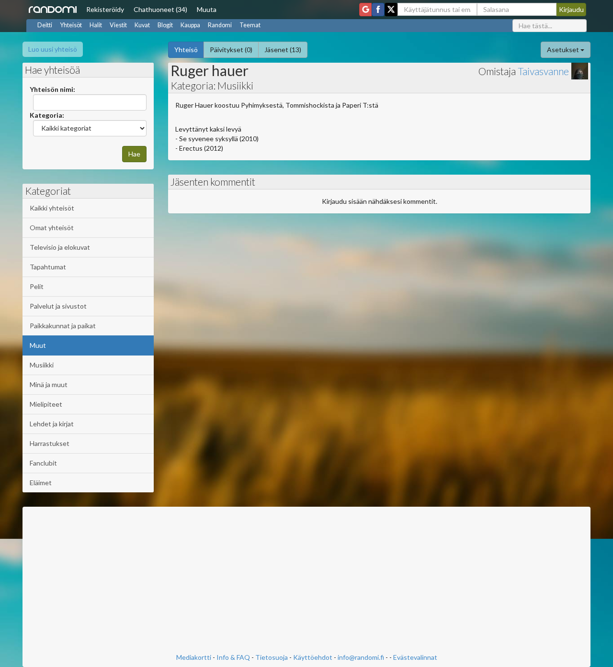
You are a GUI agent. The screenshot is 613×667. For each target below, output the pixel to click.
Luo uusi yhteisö (52, 49)
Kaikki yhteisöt (52, 208)
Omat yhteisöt (52, 227)
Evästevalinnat (415, 657)
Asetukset (563, 49)
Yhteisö (186, 49)
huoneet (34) (160, 9)
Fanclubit (43, 463)
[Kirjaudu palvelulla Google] (365, 9)
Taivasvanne (543, 71)
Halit (96, 25)
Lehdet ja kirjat (52, 424)
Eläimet (41, 482)
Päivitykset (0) (231, 49)
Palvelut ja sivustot (58, 306)
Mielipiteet (46, 404)
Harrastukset (49, 443)
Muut (38, 345)
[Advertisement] (306, 581)
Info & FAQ (233, 657)
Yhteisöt (71, 25)
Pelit (37, 286)
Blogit (165, 25)
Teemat (250, 25)
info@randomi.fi (361, 657)
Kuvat (142, 25)
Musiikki (42, 365)
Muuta (206, 9)
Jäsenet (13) (282, 49)
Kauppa (190, 25)
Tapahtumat (48, 267)
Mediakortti (193, 657)
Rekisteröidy (105, 9)
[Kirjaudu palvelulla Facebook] (378, 9)
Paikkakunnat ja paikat (63, 326)
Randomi (220, 25)
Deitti (44, 25)
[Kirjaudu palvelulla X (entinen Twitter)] (391, 9)
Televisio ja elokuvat (60, 247)
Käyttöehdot (312, 657)
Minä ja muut (49, 384)
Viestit (118, 25)
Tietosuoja (271, 657)
